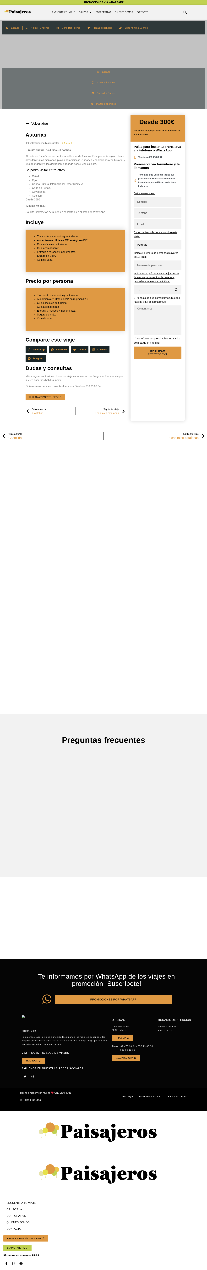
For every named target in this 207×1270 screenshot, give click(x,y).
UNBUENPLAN (62, 1092)
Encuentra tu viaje (63, 12)
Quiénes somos (124, 12)
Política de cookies (177, 1096)
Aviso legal (127, 1096)
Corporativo (103, 12)
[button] (185, 12)
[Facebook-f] (25, 1076)
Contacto (142, 12)
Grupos (83, 12)
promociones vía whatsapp (103, 2)
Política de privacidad (150, 1096)
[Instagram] (32, 1076)
